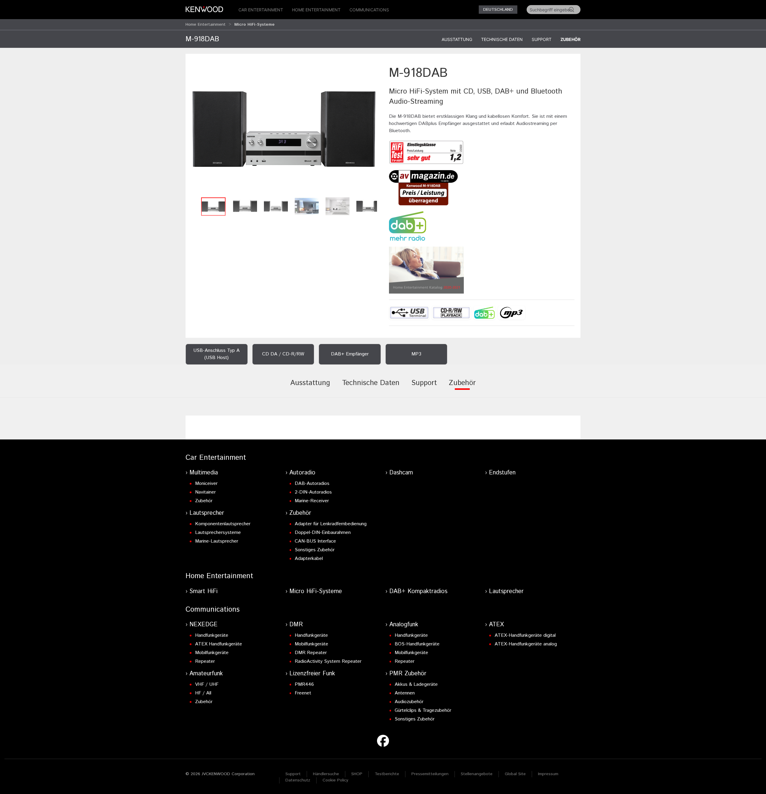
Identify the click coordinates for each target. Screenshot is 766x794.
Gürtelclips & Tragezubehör (423, 710)
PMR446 (304, 684)
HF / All (203, 693)
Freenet (303, 693)
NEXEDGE (203, 624)
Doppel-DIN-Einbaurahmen (323, 532)
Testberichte (387, 774)
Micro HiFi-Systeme (315, 591)
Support (541, 39)
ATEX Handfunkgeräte (218, 644)
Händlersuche (326, 774)
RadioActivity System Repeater (328, 661)
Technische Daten (502, 39)
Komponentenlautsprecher (222, 523)
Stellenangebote (477, 774)
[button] (284, 129)
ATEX (496, 624)
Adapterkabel (309, 558)
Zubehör (570, 39)
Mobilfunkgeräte (212, 652)
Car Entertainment (260, 9)
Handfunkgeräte (211, 635)
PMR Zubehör (407, 673)
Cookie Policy (335, 780)
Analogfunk (403, 624)
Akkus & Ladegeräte (416, 684)
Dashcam (401, 472)
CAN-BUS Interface (315, 541)
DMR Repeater (311, 652)
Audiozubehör (409, 701)
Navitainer (205, 492)
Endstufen (502, 472)
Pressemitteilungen (430, 774)
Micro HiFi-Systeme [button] (254, 25)
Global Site (515, 774)
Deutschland (498, 10)
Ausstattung (457, 39)
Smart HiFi (203, 591)
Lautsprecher (206, 513)
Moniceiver (206, 483)
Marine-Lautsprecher (216, 541)
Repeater (205, 661)
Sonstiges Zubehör (315, 549)
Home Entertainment (316, 9)
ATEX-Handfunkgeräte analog (526, 644)
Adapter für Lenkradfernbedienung (331, 523)
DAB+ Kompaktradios (418, 591)
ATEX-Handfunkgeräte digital (525, 635)
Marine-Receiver (312, 500)
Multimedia (203, 472)
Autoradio (302, 472)
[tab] (310, 387)
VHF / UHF (206, 684)
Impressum (548, 774)
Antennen (405, 693)
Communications (369, 9)
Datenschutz (297, 780)
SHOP (356, 774)
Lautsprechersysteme (218, 532)
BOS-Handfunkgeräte (417, 644)
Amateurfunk (206, 673)
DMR (296, 624)
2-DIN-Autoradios (313, 492)
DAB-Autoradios (312, 483)
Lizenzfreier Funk (312, 673)
